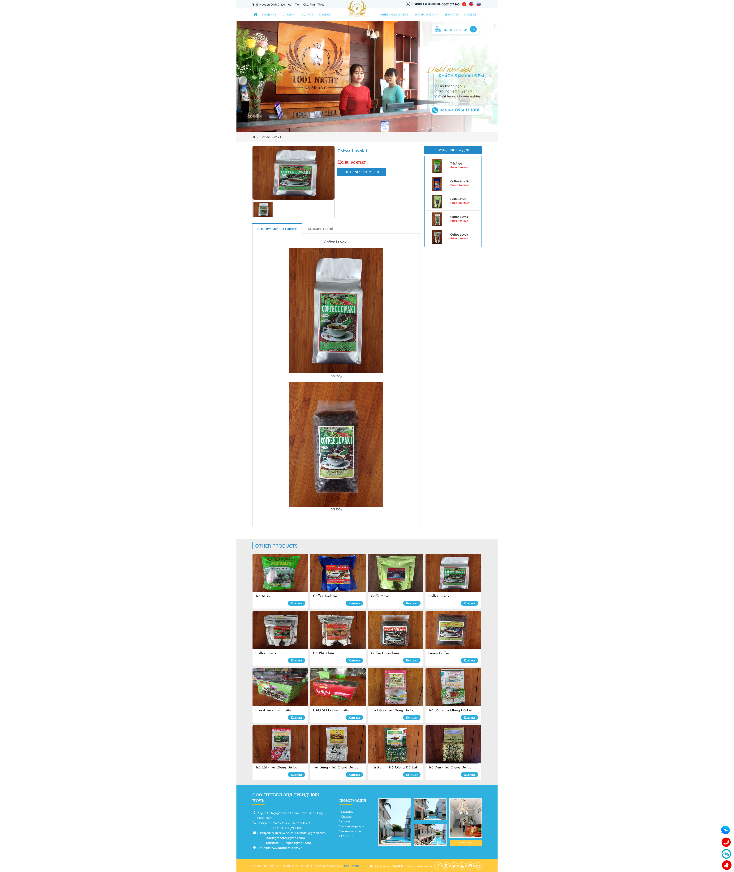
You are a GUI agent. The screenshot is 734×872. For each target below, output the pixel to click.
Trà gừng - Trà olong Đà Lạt (336, 767)
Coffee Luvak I (459, 217)
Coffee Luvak (459, 234)
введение (269, 14)
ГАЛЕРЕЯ (470, 14)
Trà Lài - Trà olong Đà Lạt (277, 767)
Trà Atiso (456, 163)
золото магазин (426, 14)
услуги (307, 14)
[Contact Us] (726, 842)
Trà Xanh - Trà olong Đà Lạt (394, 767)
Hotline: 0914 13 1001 (361, 172)
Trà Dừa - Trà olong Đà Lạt (393, 710)
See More (465, 842)
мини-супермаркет (394, 14)
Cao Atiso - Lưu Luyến (273, 710)
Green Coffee (438, 653)
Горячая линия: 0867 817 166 (435, 4)
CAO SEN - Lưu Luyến (331, 710)
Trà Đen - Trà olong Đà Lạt (450, 767)
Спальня (289, 14)
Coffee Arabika (460, 181)
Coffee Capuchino (385, 653)
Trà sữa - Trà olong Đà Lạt (450, 710)
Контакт (325, 14)
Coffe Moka (458, 199)
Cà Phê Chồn (323, 653)
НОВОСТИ (451, 14)
